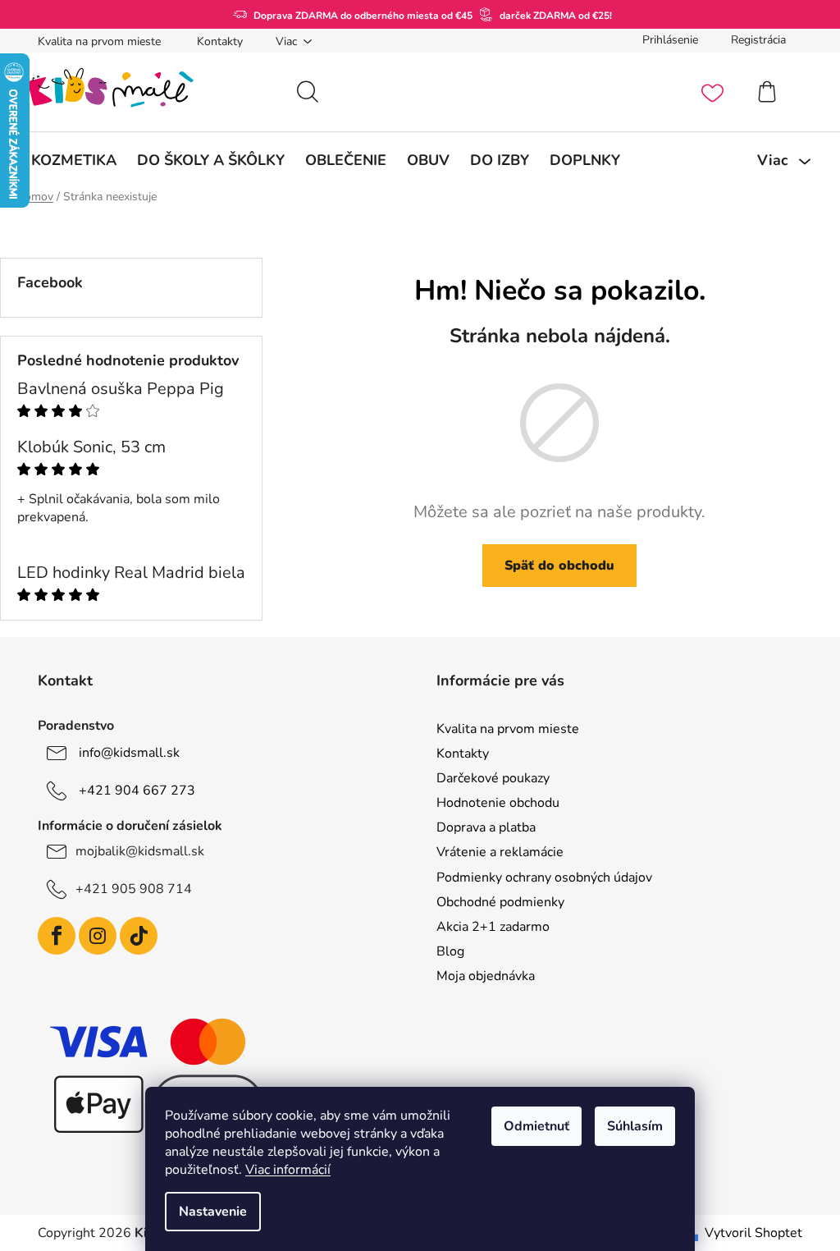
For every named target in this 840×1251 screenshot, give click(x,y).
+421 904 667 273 (137, 790)
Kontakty (220, 41)
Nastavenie (213, 1212)
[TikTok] (139, 936)
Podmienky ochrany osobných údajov (544, 877)
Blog (450, 951)
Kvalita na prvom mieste (99, 41)
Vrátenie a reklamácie (500, 852)
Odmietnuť (536, 1126)
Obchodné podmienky (500, 902)
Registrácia (758, 40)
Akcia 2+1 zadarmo (493, 927)
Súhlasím (635, 1126)
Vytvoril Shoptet (753, 1233)
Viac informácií (288, 1170)
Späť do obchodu (559, 566)
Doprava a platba (486, 827)
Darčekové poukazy (493, 778)
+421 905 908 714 (133, 889)
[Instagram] (97, 936)
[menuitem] (73, 160)
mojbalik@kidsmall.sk (139, 851)
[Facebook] (56, 936)
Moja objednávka (485, 976)
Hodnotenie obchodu (497, 803)
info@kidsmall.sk (129, 753)
